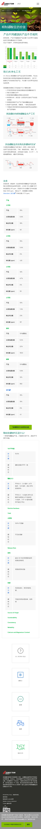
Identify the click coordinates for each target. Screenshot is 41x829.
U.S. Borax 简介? (16, 10)
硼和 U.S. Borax (6, 10)
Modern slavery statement (9, 801)
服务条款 (5, 797)
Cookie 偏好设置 (7, 803)
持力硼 (8, 456)
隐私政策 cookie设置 (8, 799)
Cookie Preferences (12, 824)
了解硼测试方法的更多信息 (20, 427)
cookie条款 (21, 819)
